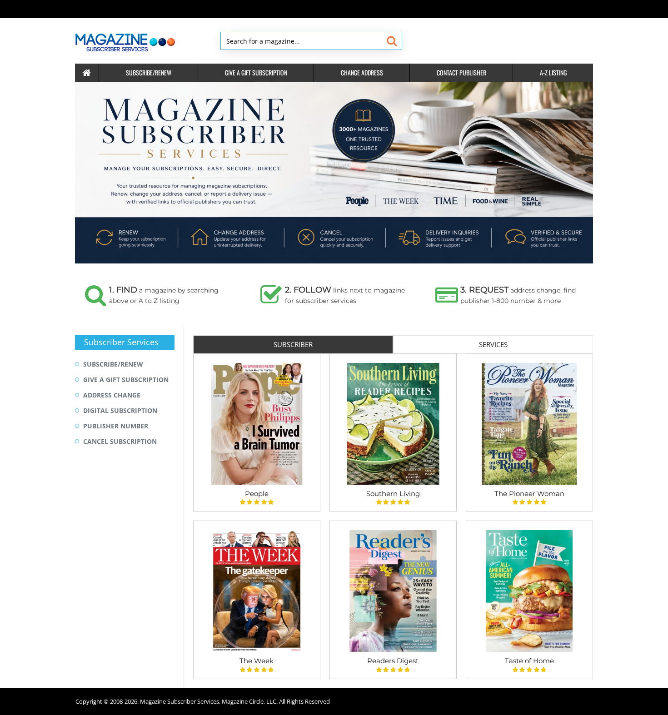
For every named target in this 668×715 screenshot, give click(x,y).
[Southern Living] (393, 424)
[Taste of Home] (529, 591)
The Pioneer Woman (529, 493)
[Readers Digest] (393, 591)
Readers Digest (393, 660)
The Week (256, 660)
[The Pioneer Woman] (529, 424)
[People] (257, 424)
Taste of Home (529, 660)
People (257, 493)
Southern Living (393, 493)
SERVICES (493, 344)
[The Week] (257, 591)
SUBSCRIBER (293, 344)
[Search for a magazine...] (391, 41)
